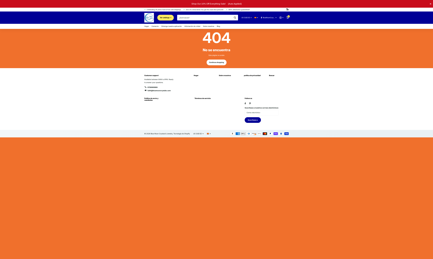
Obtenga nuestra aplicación (171, 26)
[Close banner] (430, 3)
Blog (218, 26)
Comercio (155, 26)
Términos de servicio (203, 98)
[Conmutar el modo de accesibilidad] (287, 9)
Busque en (235, 17)
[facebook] (245, 103)
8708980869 (152, 87)
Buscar (271, 75)
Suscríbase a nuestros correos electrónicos (261, 108)
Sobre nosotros (208, 26)
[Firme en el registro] (281, 17)
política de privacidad (252, 75)
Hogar (146, 26)
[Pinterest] (250, 103)
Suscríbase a (253, 120)
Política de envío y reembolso (151, 99)
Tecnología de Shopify (181, 134)
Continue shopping (216, 62)
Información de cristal (192, 26)
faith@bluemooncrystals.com (159, 90)
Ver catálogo (165, 17)
